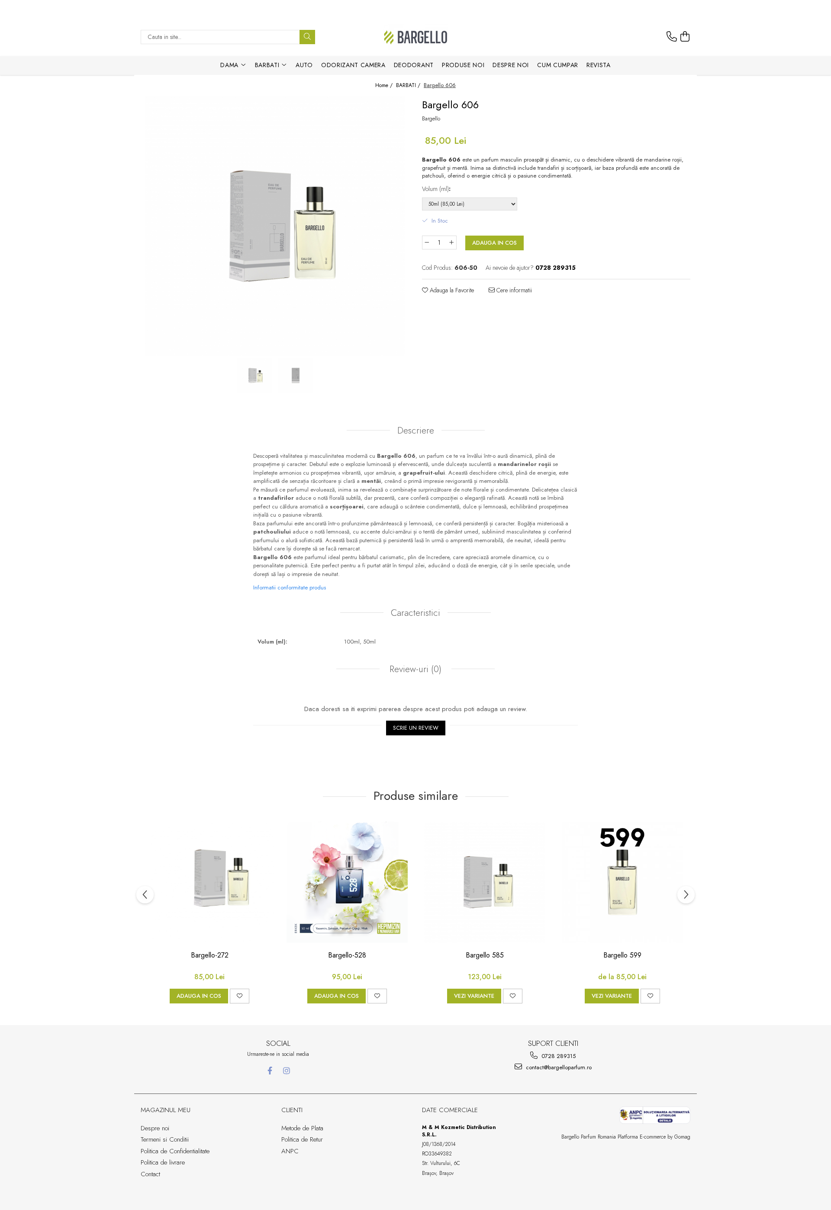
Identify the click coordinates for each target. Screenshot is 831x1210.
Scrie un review (415, 728)
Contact (150, 1174)
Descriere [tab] (415, 430)
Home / (384, 85)
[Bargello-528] (347, 882)
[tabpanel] (275, 226)
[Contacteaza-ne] (672, 36)
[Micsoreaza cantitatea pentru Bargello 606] (427, 242)
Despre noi (511, 65)
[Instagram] (286, 1070)
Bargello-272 (210, 955)
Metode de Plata (302, 1128)
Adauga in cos (494, 243)
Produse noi (463, 65)
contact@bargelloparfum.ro (558, 1067)
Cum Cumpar (557, 65)
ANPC (290, 1151)
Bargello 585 (485, 955)
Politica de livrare (163, 1162)
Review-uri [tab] (414, 669)
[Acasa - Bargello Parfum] (415, 37)
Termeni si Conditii (165, 1139)
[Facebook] (269, 1070)
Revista (598, 65)
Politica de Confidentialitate (175, 1151)
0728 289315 (558, 1056)
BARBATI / (409, 85)
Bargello (431, 119)
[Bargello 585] (484, 882)
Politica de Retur (302, 1139)
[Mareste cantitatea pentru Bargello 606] (452, 242)
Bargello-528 (347, 955)
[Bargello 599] (622, 882)
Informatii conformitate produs (289, 587)
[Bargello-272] (209, 882)
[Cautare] (307, 37)
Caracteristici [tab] (415, 612)
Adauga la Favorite (451, 290)
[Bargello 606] (275, 226)
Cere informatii (513, 290)
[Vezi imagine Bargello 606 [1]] (295, 375)
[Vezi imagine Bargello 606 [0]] (254, 375)
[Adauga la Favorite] (239, 996)
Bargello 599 (622, 955)
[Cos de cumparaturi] (685, 36)
